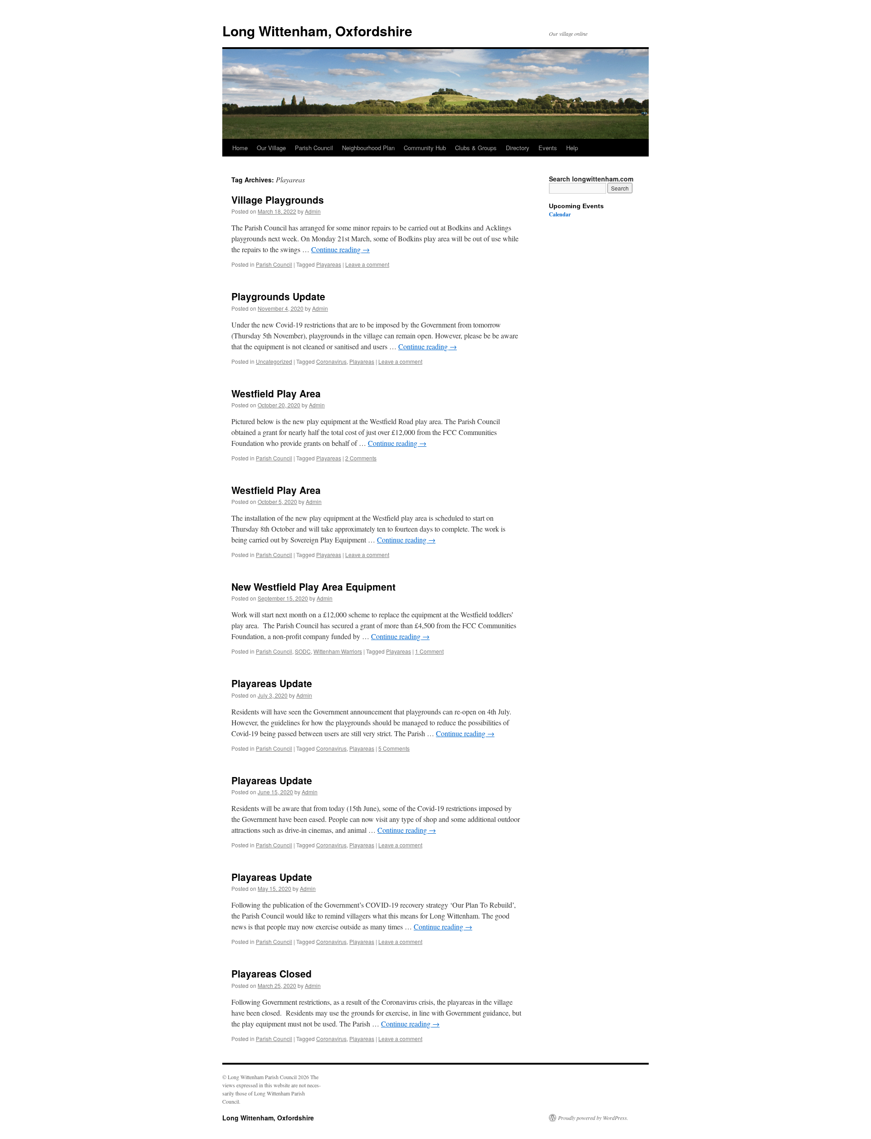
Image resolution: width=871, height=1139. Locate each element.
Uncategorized (274, 361)
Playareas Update (271, 683)
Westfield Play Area (276, 393)
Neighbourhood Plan (368, 147)
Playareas (328, 264)
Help (572, 147)
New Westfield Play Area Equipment (313, 586)
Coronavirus (331, 361)
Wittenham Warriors (337, 651)
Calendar (560, 214)
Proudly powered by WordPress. (593, 1117)
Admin (313, 211)
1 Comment (429, 651)
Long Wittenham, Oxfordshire (317, 30)
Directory (517, 147)
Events (547, 147)
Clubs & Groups (476, 147)
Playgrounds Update (278, 296)
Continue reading (340, 249)
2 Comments (361, 458)
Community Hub (425, 147)
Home (240, 147)
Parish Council (314, 147)
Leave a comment (367, 264)
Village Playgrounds (277, 199)
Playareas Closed (271, 973)
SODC (303, 651)
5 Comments (394, 748)
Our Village (271, 147)
